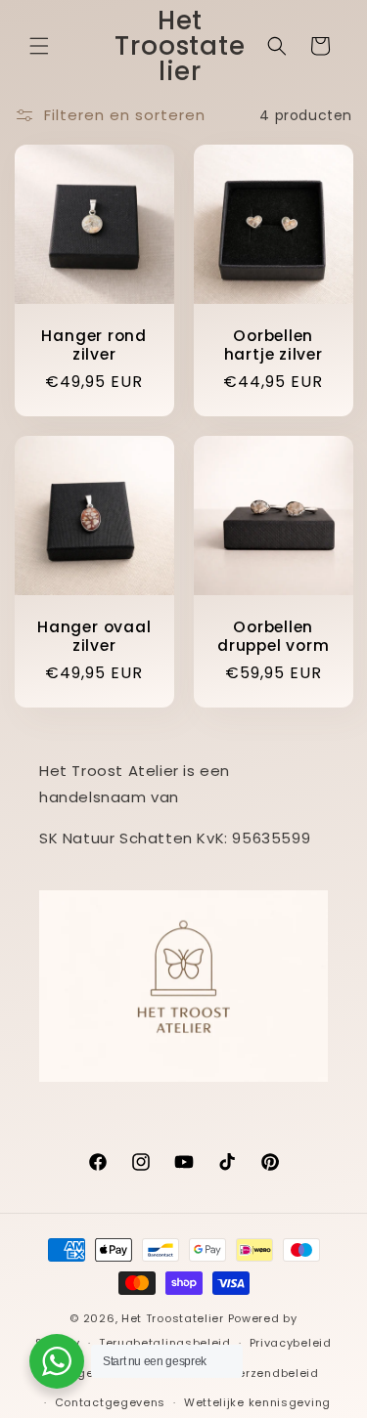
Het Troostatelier (172, 1318)
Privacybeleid (291, 1343)
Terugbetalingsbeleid (165, 1343)
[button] (39, 45)
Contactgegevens (110, 1402)
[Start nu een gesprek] (56, 1361)
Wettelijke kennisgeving (257, 1402)
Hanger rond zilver (94, 345)
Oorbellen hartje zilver (272, 345)
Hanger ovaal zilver (94, 635)
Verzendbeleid (275, 1373)
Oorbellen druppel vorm (273, 635)
